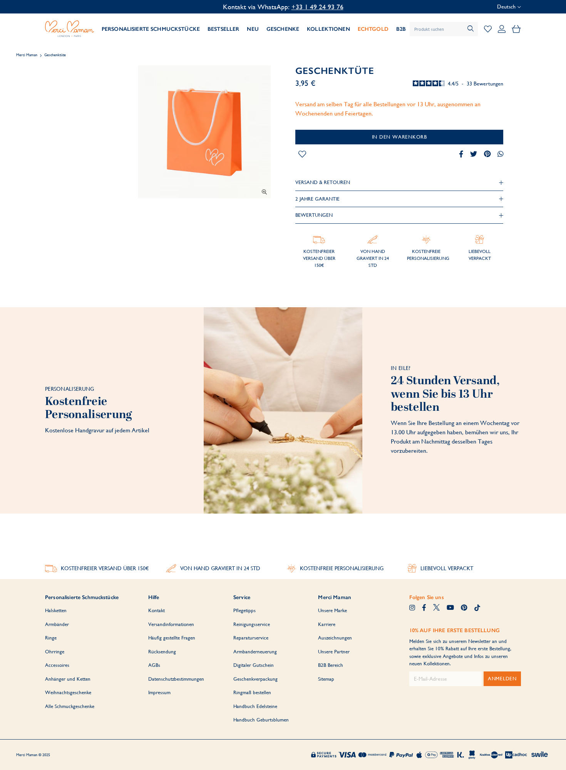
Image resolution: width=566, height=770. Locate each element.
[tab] (399, 182)
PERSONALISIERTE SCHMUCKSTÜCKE (151, 29)
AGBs (154, 665)
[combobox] (444, 29)
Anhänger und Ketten (67, 679)
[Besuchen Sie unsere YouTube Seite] (450, 608)
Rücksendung (162, 651)
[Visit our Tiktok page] (477, 608)
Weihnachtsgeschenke (68, 692)
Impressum (159, 692)
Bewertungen (314, 215)
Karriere (326, 624)
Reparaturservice (250, 638)
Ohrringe (54, 651)
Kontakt (156, 610)
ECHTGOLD (373, 29)
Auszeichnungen (335, 638)
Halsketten (56, 610)
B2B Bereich (330, 665)
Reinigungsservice (251, 624)
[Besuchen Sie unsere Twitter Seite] (436, 608)
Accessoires (57, 665)
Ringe (51, 638)
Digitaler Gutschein (253, 665)
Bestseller (223, 29)
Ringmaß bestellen (252, 692)
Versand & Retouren (322, 182)
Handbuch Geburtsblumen (261, 720)
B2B (401, 29)
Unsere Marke (332, 610)
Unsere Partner (334, 651)
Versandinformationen (171, 624)
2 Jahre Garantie (317, 199)
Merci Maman (26, 55)
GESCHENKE (282, 29)
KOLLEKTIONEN (328, 29)
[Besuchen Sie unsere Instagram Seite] (412, 608)
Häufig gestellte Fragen (171, 638)
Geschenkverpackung (255, 679)
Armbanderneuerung (255, 651)
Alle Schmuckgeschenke (69, 706)
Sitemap (326, 679)
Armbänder (57, 624)
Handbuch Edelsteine (255, 706)
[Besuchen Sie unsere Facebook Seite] (424, 608)
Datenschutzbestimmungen (176, 679)
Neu (252, 29)
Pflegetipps (244, 610)
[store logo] (69, 29)
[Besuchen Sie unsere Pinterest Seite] (464, 608)
